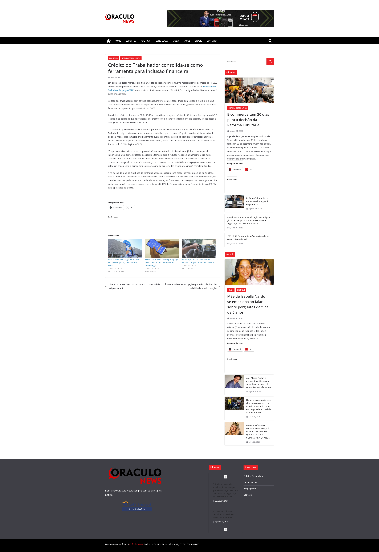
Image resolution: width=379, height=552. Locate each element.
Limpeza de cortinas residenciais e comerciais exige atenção (134, 286)
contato (212, 40)
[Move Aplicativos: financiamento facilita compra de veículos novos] (199, 248)
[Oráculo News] (108, 40)
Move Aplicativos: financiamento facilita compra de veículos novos (198, 261)
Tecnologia (161, 40)
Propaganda (250, 488)
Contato (248, 494)
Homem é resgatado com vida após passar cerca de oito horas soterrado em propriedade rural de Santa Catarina (258, 406)
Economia (113, 58)
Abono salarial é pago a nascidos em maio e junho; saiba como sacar (124, 262)
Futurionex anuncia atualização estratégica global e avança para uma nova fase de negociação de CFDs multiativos (248, 220)
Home (118, 40)
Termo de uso (250, 482)
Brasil (198, 40)
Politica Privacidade (253, 476)
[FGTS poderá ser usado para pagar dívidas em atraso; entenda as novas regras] (162, 248)
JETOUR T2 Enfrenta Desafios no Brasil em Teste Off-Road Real (248, 238)
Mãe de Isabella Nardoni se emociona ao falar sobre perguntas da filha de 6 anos (248, 304)
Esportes (131, 40)
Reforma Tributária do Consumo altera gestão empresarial (257, 201)
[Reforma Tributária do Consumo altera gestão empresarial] (234, 203)
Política (145, 40)
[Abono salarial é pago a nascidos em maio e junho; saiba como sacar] (125, 248)
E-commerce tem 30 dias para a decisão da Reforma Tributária (248, 119)
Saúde (187, 40)
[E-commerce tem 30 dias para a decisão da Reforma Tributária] (249, 90)
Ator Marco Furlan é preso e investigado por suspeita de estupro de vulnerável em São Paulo (258, 383)
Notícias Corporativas (131, 58)
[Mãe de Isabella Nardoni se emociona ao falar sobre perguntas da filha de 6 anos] (249, 272)
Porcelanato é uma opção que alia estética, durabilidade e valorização (191, 286)
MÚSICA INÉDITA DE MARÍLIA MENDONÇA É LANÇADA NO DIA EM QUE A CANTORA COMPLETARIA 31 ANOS (258, 431)
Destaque (241, 290)
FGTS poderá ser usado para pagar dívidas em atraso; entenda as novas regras (162, 262)
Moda (175, 40)
